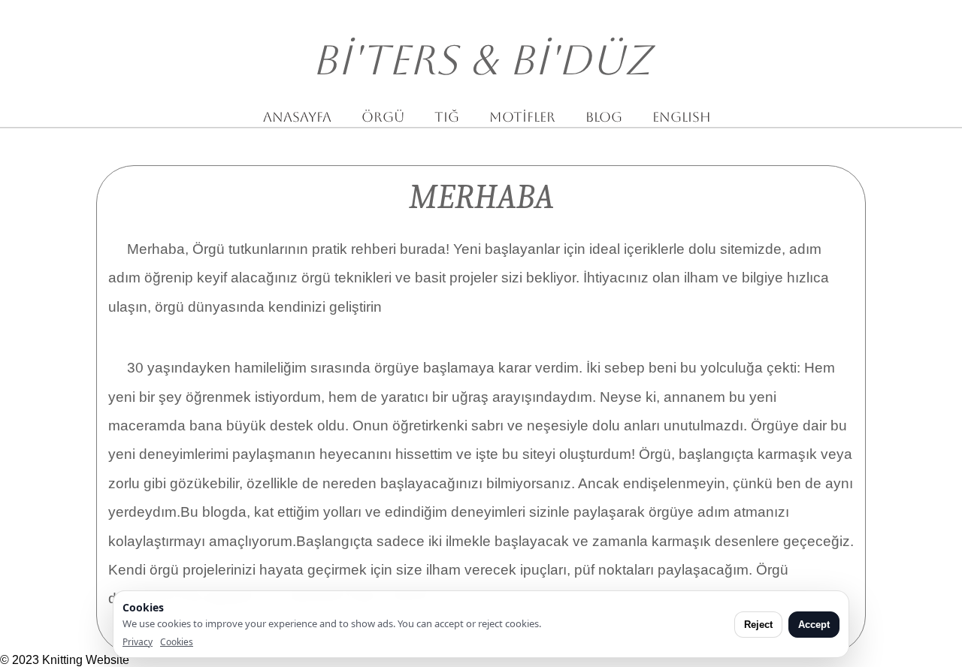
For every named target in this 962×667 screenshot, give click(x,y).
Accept (814, 624)
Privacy (138, 641)
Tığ (446, 117)
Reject (758, 624)
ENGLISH (681, 117)
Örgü (383, 117)
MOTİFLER (522, 117)
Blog (603, 117)
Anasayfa (297, 117)
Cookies (176, 641)
